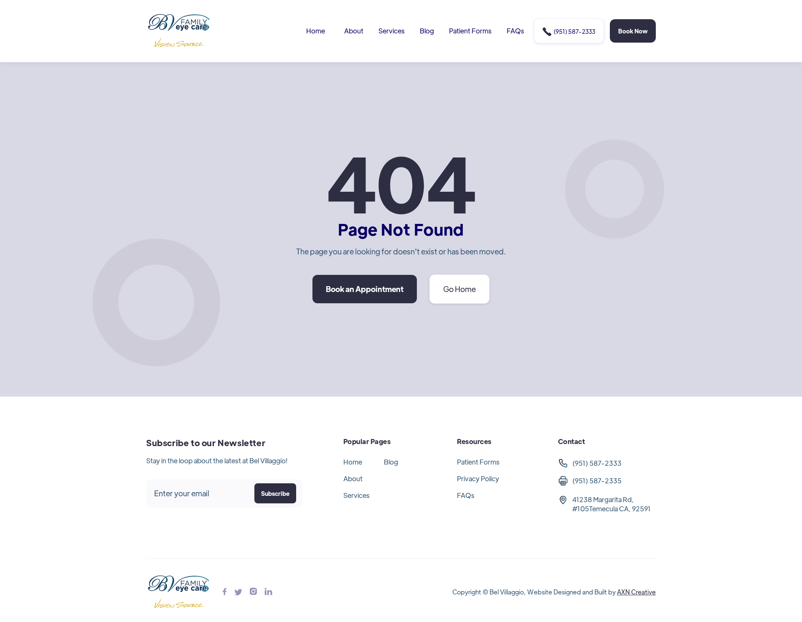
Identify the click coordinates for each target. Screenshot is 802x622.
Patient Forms (470, 30)
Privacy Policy (478, 478)
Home (315, 30)
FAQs (515, 30)
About (353, 30)
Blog (427, 30)
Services (391, 30)
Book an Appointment (365, 289)
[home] (179, 31)
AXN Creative (636, 592)
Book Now (632, 31)
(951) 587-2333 (569, 31)
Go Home (459, 289)
